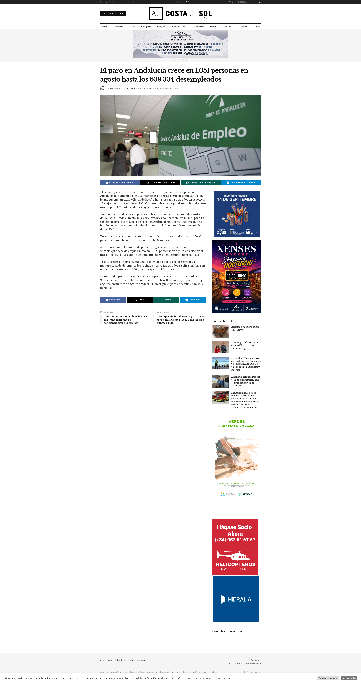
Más (256, 26)
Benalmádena (178, 26)
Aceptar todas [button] (349, 678)
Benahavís (229, 26)
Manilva (213, 26)
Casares (243, 26)
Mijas (132, 26)
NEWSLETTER (114, 13)
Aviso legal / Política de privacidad (113, 2)
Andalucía (146, 88)
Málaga (105, 26)
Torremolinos (197, 26)
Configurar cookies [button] (328, 678)
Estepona (161, 26)
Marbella (119, 26)
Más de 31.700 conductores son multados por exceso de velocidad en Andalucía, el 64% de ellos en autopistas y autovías (246, 364)
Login (232, 2)
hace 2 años (131, 88)
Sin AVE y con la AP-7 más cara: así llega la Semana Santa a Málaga (244, 345)
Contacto (131, 2)
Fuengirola (146, 26)
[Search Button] (259, 2)
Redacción (115, 88)
